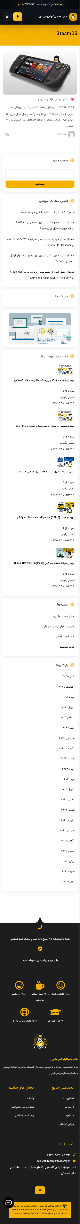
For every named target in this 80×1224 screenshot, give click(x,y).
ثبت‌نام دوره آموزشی (22, 1107)
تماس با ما (68, 1098)
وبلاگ (30, 1098)
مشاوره (70, 1116)
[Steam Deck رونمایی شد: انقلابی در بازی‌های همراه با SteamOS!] (40, 73)
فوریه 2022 (67, 810)
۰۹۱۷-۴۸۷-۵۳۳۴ (58, 1155)
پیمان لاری (61, 134)
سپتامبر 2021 (67, 831)
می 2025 (69, 697)
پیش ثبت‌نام (66, 1124)
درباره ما (69, 1107)
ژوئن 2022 (68, 769)
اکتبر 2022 (68, 728)
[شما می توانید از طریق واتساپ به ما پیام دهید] (40, 948)
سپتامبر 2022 (66, 738)
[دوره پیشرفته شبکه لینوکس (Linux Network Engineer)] (65, 558)
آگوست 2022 (66, 748)
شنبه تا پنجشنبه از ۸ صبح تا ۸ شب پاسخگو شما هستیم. (40, 939)
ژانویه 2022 (67, 820)
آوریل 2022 (67, 789)
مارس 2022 (67, 800)
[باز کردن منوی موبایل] (7, 17)
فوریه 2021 (68, 872)
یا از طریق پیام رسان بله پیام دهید (40, 961)
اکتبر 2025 (68, 677)
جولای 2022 (67, 759)
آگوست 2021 (67, 841)
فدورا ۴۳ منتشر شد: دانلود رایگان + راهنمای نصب (46, 212)
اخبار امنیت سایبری (63, 616)
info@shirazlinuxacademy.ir (53, 1161)
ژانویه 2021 (68, 882)
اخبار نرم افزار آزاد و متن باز (53, 99)
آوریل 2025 (67, 707)
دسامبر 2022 (67, 718)
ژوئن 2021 (68, 861)
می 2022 (69, 779)
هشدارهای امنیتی (64, 637)
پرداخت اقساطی (24, 1116)
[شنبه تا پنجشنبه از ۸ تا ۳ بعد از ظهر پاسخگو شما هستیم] (40, 927)
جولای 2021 (67, 851)
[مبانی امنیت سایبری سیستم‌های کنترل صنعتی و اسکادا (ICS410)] (65, 466)
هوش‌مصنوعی (66, 647)
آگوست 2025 (66, 687)
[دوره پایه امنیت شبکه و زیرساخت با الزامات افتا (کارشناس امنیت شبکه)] (65, 375)
